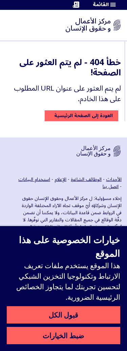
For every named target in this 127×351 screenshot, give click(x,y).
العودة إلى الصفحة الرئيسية (83, 116)
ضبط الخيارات (63, 335)
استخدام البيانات (34, 179)
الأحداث (114, 179)
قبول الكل (63, 314)
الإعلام (60, 179)
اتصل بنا (111, 186)
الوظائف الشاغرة (86, 179)
